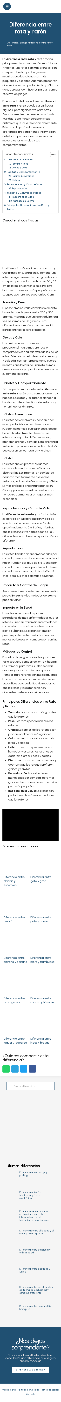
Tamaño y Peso (19, 163)
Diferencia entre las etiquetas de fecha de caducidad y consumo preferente (36, 1290)
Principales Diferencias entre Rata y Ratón (28, 207)
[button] (55, 6)
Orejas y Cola (19, 167)
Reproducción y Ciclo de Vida (24, 184)
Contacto (30, 1394)
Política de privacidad (28, 1389)
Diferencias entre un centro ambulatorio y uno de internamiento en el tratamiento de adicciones (34, 1216)
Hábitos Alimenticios (23, 176)
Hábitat (17, 180)
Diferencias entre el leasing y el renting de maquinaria (36, 1232)
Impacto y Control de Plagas (24, 192)
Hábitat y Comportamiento (23, 171)
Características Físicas (19, 159)
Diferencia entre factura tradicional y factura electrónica (32, 1195)
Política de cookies (50, 1389)
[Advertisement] (30, 1124)
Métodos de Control (23, 200)
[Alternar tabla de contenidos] (51, 154)
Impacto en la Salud (23, 196)
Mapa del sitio (9, 1389)
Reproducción (19, 188)
